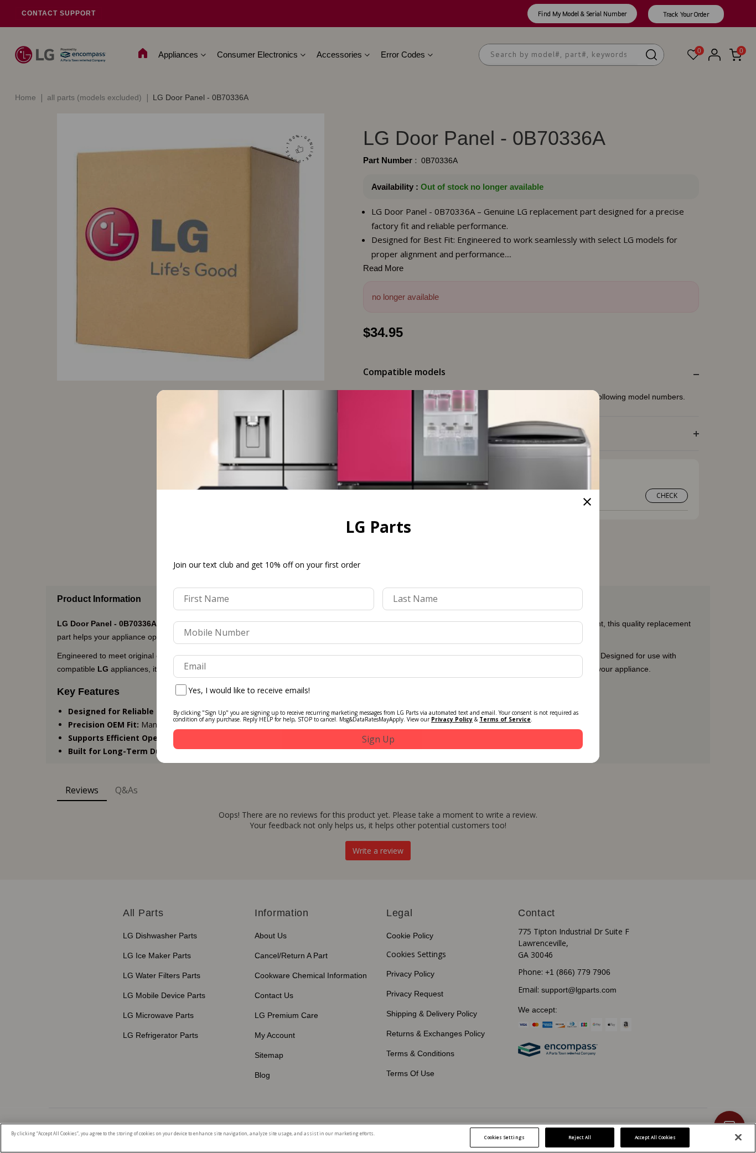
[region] (378, 1138)
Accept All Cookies (655, 1137)
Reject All (579, 1137)
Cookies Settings (504, 1137)
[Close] (738, 1137)
